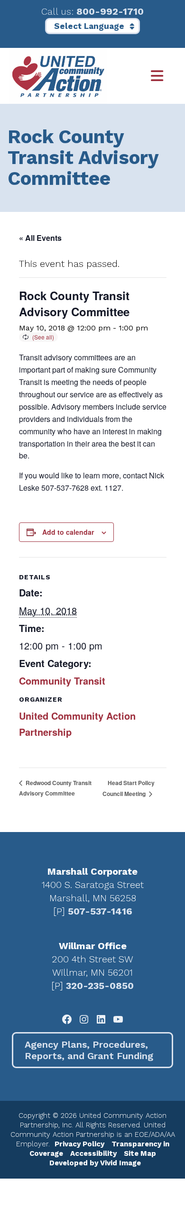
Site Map (140, 1153)
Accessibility (93, 1153)
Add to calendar (68, 532)
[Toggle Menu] (141, 76)
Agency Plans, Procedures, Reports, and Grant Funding (89, 1050)
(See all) (43, 337)
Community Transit (62, 680)
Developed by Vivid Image (95, 1163)
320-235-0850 (100, 985)
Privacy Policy (79, 1144)
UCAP (58, 76)
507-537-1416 (100, 911)
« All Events (40, 237)
